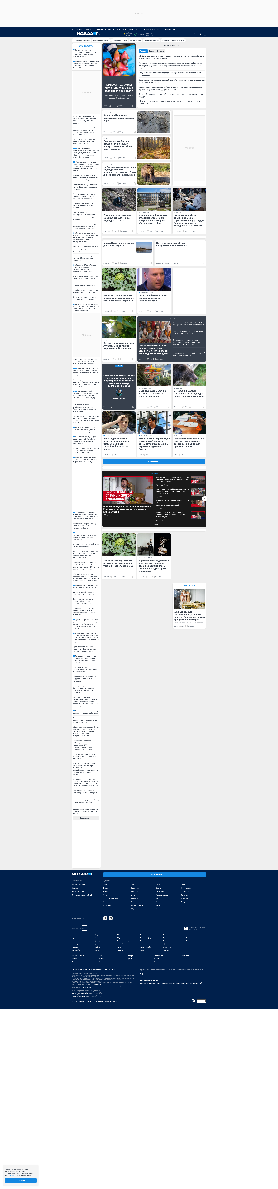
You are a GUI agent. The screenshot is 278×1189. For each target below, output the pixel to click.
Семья (158, 909)
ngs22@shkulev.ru (96, 984)
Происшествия (162, 895)
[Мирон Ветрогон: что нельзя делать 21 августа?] (144, 247)
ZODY (158, 29)
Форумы (108, 29)
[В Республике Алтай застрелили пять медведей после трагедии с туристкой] (189, 375)
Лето (133, 895)
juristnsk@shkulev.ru (121, 986)
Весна (105, 892)
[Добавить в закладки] (133, 105)
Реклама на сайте (78, 885)
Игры (175, 29)
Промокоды (166, 29)
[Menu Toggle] (73, 34)
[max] (111, 918)
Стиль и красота (187, 888)
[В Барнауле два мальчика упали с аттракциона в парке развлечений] (154, 375)
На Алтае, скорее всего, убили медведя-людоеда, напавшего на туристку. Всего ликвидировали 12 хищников (119, 171)
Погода (100, 29)
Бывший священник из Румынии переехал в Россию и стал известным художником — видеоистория (127, 509)
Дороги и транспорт (110, 898)
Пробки (139, 34)
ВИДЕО (154, 473)
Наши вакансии (78, 892)
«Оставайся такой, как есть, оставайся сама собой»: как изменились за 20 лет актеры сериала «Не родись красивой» (172, 503)
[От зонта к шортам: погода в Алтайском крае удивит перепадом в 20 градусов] (119, 327)
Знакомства (91, 29)
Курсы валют (149, 29)
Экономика (185, 898)
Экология (184, 895)
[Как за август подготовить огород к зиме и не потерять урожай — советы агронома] (119, 279)
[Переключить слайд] (204, 498)
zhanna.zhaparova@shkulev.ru (81, 993)
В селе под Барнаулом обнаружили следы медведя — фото (119, 118)
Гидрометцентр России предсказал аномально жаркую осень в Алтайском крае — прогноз (118, 145)
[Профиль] (205, 34)
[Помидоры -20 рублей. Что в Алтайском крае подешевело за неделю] (119, 60)
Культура (134, 892)
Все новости (86, 46)
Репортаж (189, 585)
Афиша (130, 29)
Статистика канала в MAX (82, 895)
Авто (105, 885)
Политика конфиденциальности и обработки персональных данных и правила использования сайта (171, 983)
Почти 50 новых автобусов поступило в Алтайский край (171, 244)
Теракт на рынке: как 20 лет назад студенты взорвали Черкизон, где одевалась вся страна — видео (173, 491)
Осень (158, 888)
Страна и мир (186, 892)
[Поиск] (194, 34)
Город (105, 895)
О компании (76, 888)
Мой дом (134, 898)
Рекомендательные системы (149, 980)
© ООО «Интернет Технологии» (106, 1001)
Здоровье (106, 909)
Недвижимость (78, 29)
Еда (104, 902)
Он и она (159, 885)
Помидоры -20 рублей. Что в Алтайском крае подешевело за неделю (119, 87)
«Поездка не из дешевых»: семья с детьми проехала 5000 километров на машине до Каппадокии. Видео (172, 479)
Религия (159, 905)
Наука (133, 902)
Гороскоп (139, 29)
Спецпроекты (186, 902)
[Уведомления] (199, 34)
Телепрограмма (119, 29)
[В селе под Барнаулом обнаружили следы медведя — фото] (153, 122)
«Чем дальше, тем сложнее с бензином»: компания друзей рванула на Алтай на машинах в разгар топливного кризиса (119, 380)
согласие (12, 1176)
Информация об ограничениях (149, 974)
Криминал (135, 888)
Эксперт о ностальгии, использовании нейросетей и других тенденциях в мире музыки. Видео (171, 514)
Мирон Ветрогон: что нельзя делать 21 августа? (118, 244)
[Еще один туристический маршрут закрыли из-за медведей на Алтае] (119, 199)
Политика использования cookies (150, 977)
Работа (158, 898)
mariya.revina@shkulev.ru (79, 996)
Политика (160, 892)
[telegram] (105, 918)
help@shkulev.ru (86, 987)
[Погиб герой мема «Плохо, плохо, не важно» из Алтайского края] (154, 279)
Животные (107, 905)
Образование (136, 909)
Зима (133, 885)
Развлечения (161, 902)
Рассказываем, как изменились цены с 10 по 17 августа (119, 96)
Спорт (183, 885)
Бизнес (105, 888)
